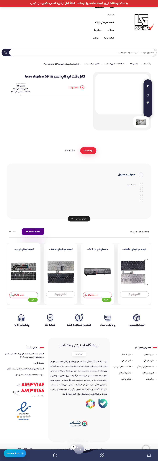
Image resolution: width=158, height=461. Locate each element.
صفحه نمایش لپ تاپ (145, 366)
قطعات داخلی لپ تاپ (114, 64)
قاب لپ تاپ (126, 360)
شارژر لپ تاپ (149, 360)
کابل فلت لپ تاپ (91, 64)
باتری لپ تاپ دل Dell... (97, 249)
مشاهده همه (34, 231)
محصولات (133, 64)
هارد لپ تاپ (126, 354)
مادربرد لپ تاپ (125, 373)
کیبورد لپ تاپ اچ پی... (24, 249)
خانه (112, 7)
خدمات (111, 15)
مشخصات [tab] (70, 151)
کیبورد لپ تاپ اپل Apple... (134, 249)
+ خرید (107, 299)
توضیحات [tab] (88, 151)
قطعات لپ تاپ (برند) (104, 22)
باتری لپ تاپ (149, 354)
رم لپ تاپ (150, 379)
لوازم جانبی (126, 379)
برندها (95, 38)
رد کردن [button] (35, 3)
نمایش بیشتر (81, 218)
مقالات (111, 30)
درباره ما (98, 30)
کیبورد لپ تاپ (148, 373)
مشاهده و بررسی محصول (134, 293)
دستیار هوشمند (13, 453)
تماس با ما (109, 38)
